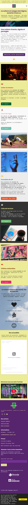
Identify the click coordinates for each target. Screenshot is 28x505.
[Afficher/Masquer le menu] (26, 6)
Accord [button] (23, 499)
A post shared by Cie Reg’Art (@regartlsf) (14, 372)
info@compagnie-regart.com (8, 434)
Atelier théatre (5, 421)
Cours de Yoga (5, 423)
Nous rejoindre (5, 425)
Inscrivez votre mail (7, 458)
